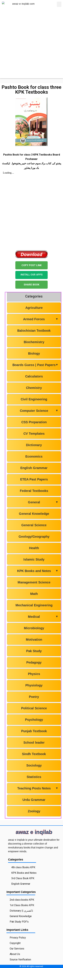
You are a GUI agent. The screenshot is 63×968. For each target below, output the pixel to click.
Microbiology (34, 628)
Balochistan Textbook (34, 330)
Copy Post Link (31, 265)
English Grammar (33, 468)
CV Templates (34, 433)
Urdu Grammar (33, 800)
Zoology (34, 811)
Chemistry (34, 388)
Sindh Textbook (34, 754)
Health (34, 548)
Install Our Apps (31, 274)
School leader (34, 742)
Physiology (33, 685)
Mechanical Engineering (34, 605)
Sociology (34, 765)
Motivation (34, 639)
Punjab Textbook (34, 731)
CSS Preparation (34, 422)
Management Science (34, 582)
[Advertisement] (31, 46)
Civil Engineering (34, 399)
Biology (34, 353)
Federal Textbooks (34, 491)
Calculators (34, 376)
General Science (34, 525)
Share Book (31, 284)
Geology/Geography (34, 536)
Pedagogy (34, 662)
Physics (34, 674)
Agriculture (34, 307)
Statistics (34, 777)
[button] (59, 4)
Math (34, 594)
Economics (33, 456)
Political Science (34, 708)
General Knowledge (34, 513)
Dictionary (34, 445)
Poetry (34, 697)
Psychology (34, 719)
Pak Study (34, 651)
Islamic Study (33, 559)
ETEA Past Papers (34, 479)
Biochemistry (34, 342)
